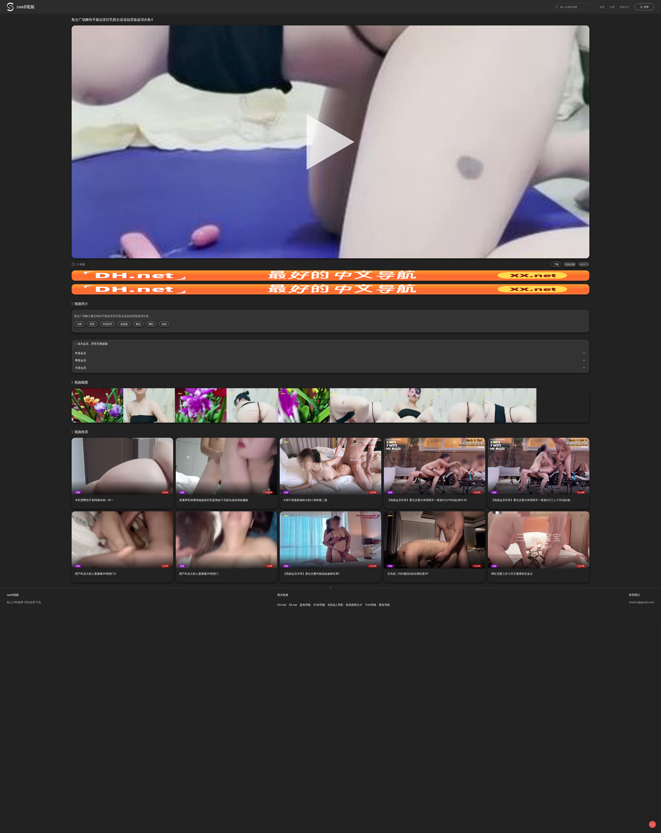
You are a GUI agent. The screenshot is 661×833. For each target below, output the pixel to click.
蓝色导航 (305, 604)
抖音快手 (107, 324)
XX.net (293, 604)
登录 (646, 6)
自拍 (164, 324)
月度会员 (80, 367)
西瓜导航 (384, 604)
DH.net (281, 604)
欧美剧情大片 (354, 604)
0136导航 (319, 604)
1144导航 (370, 604)
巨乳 (92, 324)
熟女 (138, 324)
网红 (151, 324)
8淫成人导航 (335, 604)
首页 (602, 7)
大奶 (79, 324)
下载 (556, 264)
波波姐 (124, 324)
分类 (612, 7)
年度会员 (80, 353)
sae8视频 (25, 6)
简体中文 (624, 7)
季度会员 (80, 360)
